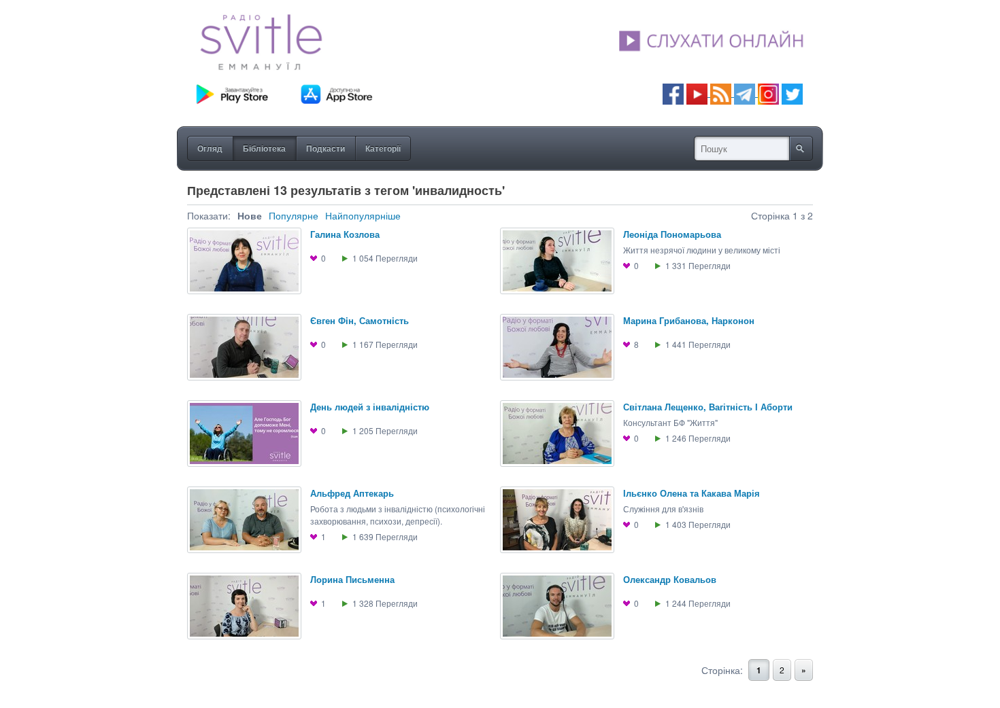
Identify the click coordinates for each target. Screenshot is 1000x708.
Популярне (293, 215)
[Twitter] (792, 92)
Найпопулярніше (363, 215)
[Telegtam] (744, 92)
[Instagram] (768, 92)
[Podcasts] (720, 92)
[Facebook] (673, 92)
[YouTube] (698, 92)
